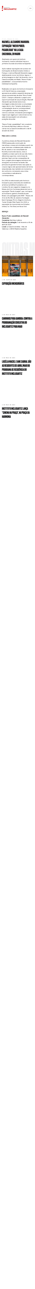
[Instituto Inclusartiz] (9, 8)
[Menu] (30, 8)
